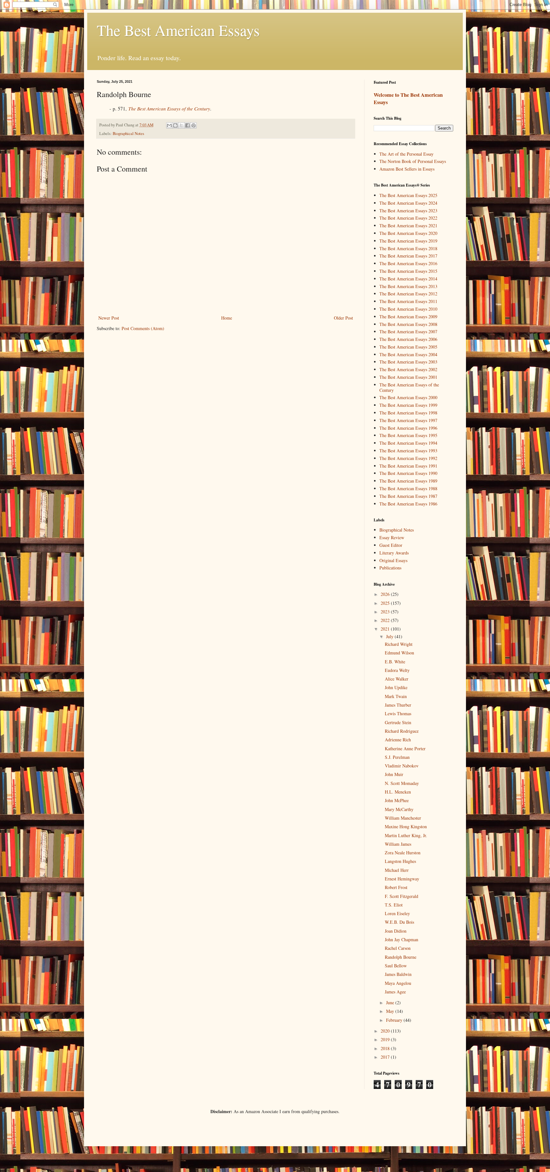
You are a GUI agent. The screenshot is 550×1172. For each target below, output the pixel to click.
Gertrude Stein (398, 722)
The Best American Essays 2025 (408, 195)
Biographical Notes (128, 133)
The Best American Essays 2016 (408, 263)
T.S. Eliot (394, 905)
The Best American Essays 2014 (408, 279)
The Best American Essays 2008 (408, 324)
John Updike (396, 687)
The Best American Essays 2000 (408, 397)
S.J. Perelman (397, 757)
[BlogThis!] (175, 125)
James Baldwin (398, 974)
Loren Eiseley (397, 913)
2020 (386, 1031)
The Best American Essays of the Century (409, 387)
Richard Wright (398, 644)
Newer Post (108, 318)
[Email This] (169, 125)
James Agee (395, 992)
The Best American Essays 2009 (408, 317)
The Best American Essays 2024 (408, 203)
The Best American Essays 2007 (408, 331)
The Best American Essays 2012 (408, 294)
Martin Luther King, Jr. (406, 835)
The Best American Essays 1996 (408, 428)
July (390, 636)
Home (226, 318)
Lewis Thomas (398, 713)
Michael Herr (397, 870)
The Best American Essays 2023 (408, 211)
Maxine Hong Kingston (406, 826)
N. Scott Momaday (402, 783)
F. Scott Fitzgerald (401, 896)
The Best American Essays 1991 (408, 466)
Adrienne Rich (398, 740)
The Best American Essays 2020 (408, 233)
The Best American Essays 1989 (408, 481)
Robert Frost (396, 887)
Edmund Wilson (399, 653)
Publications (390, 568)
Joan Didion (395, 931)
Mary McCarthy (399, 809)
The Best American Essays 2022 (408, 218)
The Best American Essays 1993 (408, 451)
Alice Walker (396, 679)
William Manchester (403, 818)
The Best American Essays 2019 (408, 241)
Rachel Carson (398, 948)
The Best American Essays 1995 (408, 435)
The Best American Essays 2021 (408, 225)
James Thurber (398, 705)
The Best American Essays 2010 (408, 309)
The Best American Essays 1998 (408, 413)
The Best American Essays (178, 30)
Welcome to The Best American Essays (408, 98)
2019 (386, 1039)
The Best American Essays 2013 (408, 286)
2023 (386, 612)
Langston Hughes (400, 861)
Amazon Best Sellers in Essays (406, 169)
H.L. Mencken (398, 792)
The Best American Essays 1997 (408, 420)
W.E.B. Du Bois (399, 922)
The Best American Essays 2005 (408, 347)
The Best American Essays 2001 (408, 377)
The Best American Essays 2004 (408, 354)
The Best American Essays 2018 (408, 248)
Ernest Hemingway (402, 879)
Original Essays (393, 560)
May (390, 1011)
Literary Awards (394, 553)
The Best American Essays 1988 (408, 488)
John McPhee (397, 800)
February (395, 1020)
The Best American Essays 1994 (408, 443)
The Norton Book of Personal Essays (412, 161)
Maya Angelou (398, 983)
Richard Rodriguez (402, 731)
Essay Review (391, 537)
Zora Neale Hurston (402, 853)
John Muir (394, 774)
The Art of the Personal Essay (406, 154)
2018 (386, 1048)
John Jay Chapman (401, 939)
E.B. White (395, 662)
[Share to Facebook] (187, 125)
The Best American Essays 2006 (408, 339)
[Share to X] (181, 125)
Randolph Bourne (400, 957)
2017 (386, 1057)
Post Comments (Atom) (143, 328)
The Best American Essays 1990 (408, 473)
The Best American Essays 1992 (408, 458)
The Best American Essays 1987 (408, 496)
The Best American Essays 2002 (408, 369)
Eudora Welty (397, 670)
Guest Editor (390, 545)
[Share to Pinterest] (193, 125)
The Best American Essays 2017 (408, 256)
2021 (386, 629)
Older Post (343, 318)
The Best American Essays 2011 (408, 301)
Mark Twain (396, 696)
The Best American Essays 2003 (408, 362)
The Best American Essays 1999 (408, 405)
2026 (386, 594)
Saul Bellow (396, 966)
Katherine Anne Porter (405, 748)
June (390, 1002)
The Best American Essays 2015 (408, 271)
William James (398, 844)
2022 (386, 620)
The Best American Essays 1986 (408, 504)
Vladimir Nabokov (402, 766)
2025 (386, 603)
